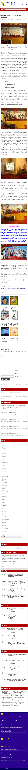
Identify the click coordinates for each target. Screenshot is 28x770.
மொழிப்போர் (4, 523)
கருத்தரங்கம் (4, 468)
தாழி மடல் (13, 695)
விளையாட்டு (4, 525)
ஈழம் (2, 459)
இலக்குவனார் (4, 456)
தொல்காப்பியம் (4, 496)
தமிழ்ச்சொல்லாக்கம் (6, 699)
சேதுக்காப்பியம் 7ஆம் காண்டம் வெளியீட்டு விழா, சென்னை (14, 324)
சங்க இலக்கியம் (4, 480)
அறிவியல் (3, 447)
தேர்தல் (3, 493)
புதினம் (3, 513)
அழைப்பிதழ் (4, 448)
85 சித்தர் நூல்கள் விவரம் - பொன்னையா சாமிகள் (9, 749)
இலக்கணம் (4, 454)
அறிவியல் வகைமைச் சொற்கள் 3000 (8, 705)
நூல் (24, 692)
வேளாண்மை (4, 531)
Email (16, 373)
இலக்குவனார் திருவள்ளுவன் (7, 19)
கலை (2, 470)
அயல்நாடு (3, 444)
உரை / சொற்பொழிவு (5, 462)
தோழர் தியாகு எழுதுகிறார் (15, 694)
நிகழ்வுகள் (11, 286)
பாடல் (2, 506)
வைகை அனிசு (12, 697)
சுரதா (22, 704)
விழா (24, 288)
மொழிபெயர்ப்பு (4, 522)
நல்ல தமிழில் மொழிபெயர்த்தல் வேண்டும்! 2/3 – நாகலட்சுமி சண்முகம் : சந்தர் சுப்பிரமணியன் (5, 310)
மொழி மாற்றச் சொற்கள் (21, 700)
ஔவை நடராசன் (23, 286)
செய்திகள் (9, 11)
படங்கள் (3, 500)
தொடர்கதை (4, 494)
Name (16, 370)
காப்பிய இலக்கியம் (5, 476)
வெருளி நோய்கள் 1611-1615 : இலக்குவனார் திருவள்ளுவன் (10, 419)
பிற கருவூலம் (4, 511)
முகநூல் (3, 520)
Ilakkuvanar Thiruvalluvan (12, 692)
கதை (2, 467)
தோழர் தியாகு (12, 704)
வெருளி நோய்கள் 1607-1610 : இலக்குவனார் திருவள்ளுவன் (10, 426)
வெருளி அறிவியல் (5, 528)
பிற (14, 286)
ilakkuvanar (5, 694)
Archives (2, 535)
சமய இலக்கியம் (4, 482)
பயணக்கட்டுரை (4, 505)
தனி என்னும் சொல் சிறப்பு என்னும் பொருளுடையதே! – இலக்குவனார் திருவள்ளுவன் (14, 405)
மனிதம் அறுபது (20, 288)
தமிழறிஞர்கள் (4, 487)
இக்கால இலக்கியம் (5, 450)
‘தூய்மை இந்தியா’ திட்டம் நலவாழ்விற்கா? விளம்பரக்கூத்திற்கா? (10, 392)
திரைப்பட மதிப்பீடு (5, 491)
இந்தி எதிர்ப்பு (4, 453)
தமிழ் (23, 697)
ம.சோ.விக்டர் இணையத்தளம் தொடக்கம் (8, 754)
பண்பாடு (3, 503)
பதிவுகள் (3, 552)
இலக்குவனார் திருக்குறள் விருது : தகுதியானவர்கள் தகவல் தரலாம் (13, 563)
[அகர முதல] (14, 5)
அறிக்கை (3, 445)
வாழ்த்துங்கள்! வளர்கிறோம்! (5, 757)
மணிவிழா (14, 288)
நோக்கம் (2, 752)
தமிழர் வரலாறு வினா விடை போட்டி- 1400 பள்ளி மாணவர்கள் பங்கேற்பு (12, 760)
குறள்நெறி (3, 477)
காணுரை (3, 474)
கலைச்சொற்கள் (4, 471)
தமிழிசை (3, 488)
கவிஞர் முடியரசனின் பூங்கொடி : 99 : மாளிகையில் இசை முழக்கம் (16, 667)
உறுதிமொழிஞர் (4, 464)
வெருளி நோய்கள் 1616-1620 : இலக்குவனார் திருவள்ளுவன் (10, 412)
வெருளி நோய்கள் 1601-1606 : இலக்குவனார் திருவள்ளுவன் (10, 433)
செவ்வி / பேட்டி (4, 485)
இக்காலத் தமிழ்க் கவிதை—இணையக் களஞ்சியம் (5, 384)
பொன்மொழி (4, 516)
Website (16, 376)
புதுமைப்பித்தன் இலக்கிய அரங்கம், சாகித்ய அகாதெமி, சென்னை (21, 384)
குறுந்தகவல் (4, 479)
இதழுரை (3, 451)
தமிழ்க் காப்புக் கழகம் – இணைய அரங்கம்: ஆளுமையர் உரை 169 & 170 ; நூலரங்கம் (16, 616)
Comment (3, 355)
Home (6, 11)
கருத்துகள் (9, 552)
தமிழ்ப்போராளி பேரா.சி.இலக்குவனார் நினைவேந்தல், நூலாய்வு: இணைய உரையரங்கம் (16, 575)
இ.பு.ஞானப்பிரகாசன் (14, 699)
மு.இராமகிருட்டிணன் (5, 519)
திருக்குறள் (3, 490)
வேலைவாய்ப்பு (4, 530)
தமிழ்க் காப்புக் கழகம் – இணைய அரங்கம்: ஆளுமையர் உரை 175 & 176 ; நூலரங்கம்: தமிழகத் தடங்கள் (16, 582)
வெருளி (3, 526)
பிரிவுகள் (14, 552)
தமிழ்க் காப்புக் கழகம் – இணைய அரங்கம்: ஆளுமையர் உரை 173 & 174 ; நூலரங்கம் (16, 596)
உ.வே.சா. (3, 702)
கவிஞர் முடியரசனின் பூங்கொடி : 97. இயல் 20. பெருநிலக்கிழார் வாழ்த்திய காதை (17, 680)
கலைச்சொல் (7, 704)
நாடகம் (3, 497)
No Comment (4, 21)
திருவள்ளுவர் (19, 697)
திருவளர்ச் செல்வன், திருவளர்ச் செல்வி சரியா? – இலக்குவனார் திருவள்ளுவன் (16, 642)
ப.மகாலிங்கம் (9, 288)
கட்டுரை (3, 465)
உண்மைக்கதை (4, 460)
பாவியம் (3, 508)
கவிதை (3, 473)
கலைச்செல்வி (3, 288)
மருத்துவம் (3, 517)
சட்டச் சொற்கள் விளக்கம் (14, 702)
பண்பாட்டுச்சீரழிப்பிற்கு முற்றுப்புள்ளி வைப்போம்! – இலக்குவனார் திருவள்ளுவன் (5, 326)
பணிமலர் (3, 502)
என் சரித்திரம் (18, 704)
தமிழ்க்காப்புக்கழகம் (12, 700)
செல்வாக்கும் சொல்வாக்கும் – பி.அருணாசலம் (9, 561)
